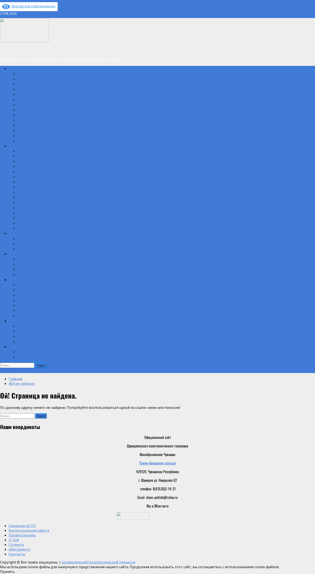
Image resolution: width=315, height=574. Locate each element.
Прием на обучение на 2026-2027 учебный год (49, 341)
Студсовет (24, 186)
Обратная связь (28, 351)
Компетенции (26, 336)
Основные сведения (31, 73)
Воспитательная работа (25, 145)
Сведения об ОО (19, 68)
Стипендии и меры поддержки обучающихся (47, 125)
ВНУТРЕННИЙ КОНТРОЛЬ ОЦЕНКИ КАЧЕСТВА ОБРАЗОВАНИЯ (57, 356)
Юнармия (23, 217)
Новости (22, 243)
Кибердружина (27, 197)
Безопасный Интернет (32, 289)
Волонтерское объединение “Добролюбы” (45, 202)
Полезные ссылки (29, 315)
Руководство (25, 94)
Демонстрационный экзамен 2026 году (44, 238)
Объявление (8, 370)
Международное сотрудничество (39, 130)
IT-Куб (13, 253)
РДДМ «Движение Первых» (36, 166)
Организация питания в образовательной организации (54, 135)
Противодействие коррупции (36, 310)
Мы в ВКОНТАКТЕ (28, 207)
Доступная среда (29, 222)
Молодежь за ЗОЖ (29, 300)
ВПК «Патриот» (27, 228)
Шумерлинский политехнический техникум (98, 562)
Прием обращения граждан (157, 463)
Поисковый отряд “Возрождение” (40, 171)
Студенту (15, 279)
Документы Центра (30, 269)
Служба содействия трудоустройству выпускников (51, 305)
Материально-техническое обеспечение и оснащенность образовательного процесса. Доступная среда (87, 104)
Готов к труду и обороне (33, 295)
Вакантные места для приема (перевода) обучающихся (54, 119)
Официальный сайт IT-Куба (36, 258)
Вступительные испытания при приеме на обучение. (53, 325)
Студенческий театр (31, 192)
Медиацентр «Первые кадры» (37, 156)
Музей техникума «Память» (36, 176)
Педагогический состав (33, 99)
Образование (25, 89)
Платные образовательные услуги (40, 109)
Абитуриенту (17, 320)
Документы (25, 83)
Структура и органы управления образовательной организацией (60, 78)
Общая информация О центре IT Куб (41, 264)
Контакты (15, 346)
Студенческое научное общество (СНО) (43, 212)
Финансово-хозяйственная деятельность (45, 114)
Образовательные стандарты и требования (46, 140)
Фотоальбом (25, 248)
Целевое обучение (29, 331)
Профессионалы (19, 233)
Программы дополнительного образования (46, 161)
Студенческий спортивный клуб (39, 181)
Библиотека (25, 284)
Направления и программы (35, 274)
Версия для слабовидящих (33, 6)
